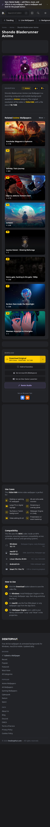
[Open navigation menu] (45, 13)
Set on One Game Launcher (26, 379)
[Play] (5, 79)
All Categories (7, 674)
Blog (3, 715)
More (41, 118)
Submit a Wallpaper (12, 655)
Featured (5, 667)
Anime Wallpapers (9, 683)
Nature (4, 698)
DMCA (4, 722)
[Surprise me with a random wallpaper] (32, 13)
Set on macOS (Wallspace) (26, 373)
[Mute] (40, 79)
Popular (5, 663)
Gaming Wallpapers (9, 691)
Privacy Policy (7, 729)
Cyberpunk (6, 694)
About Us (5, 711)
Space (4, 702)
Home (4, 27)
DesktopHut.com (15, 741)
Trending (9, 20)
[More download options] (43, 359)
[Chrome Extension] (23, 398)
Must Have (6, 670)
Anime (12, 27)
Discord (5, 719)
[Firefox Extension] (28, 398)
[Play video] (25, 68)
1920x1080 (29, 102)
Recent (4, 659)
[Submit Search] (38, 13)
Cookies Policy (7, 733)
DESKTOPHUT (10, 639)
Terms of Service (8, 726)
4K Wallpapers (7, 687)
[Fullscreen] (45, 79)
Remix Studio (26, 385)
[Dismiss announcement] (47, 4)
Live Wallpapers (27, 20)
